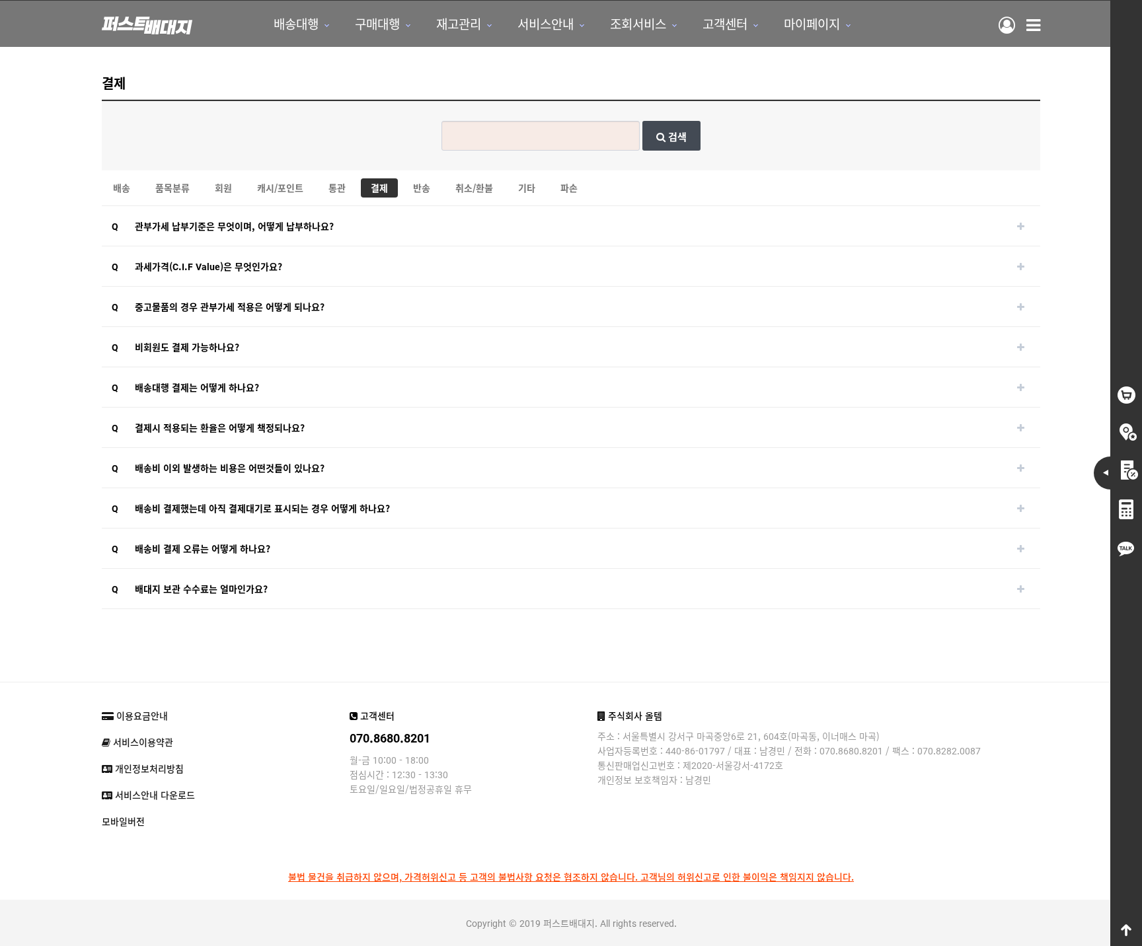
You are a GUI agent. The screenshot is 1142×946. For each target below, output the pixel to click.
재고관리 (458, 23)
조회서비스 (638, 23)
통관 (337, 187)
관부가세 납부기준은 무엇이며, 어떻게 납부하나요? (234, 226)
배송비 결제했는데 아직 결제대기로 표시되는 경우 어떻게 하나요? (262, 508)
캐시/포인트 (280, 187)
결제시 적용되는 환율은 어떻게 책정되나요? (220, 427)
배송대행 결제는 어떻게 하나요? (197, 387)
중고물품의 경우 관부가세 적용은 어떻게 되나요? (229, 306)
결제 (379, 187)
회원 (223, 187)
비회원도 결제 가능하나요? (187, 346)
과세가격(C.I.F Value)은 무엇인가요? (208, 266)
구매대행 (377, 23)
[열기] (1020, 226)
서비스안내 (545, 23)
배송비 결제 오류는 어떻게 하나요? (202, 548)
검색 (676, 136)
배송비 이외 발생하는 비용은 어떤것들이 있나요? (229, 467)
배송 (121, 187)
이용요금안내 (141, 715)
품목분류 (172, 187)
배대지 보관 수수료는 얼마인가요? (201, 588)
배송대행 (296, 23)
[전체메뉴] (1033, 24)
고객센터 (725, 23)
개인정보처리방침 (148, 768)
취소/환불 (474, 187)
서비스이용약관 (141, 741)
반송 (421, 187)
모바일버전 (123, 821)
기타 (526, 187)
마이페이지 (812, 23)
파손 (569, 187)
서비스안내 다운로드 (153, 794)
